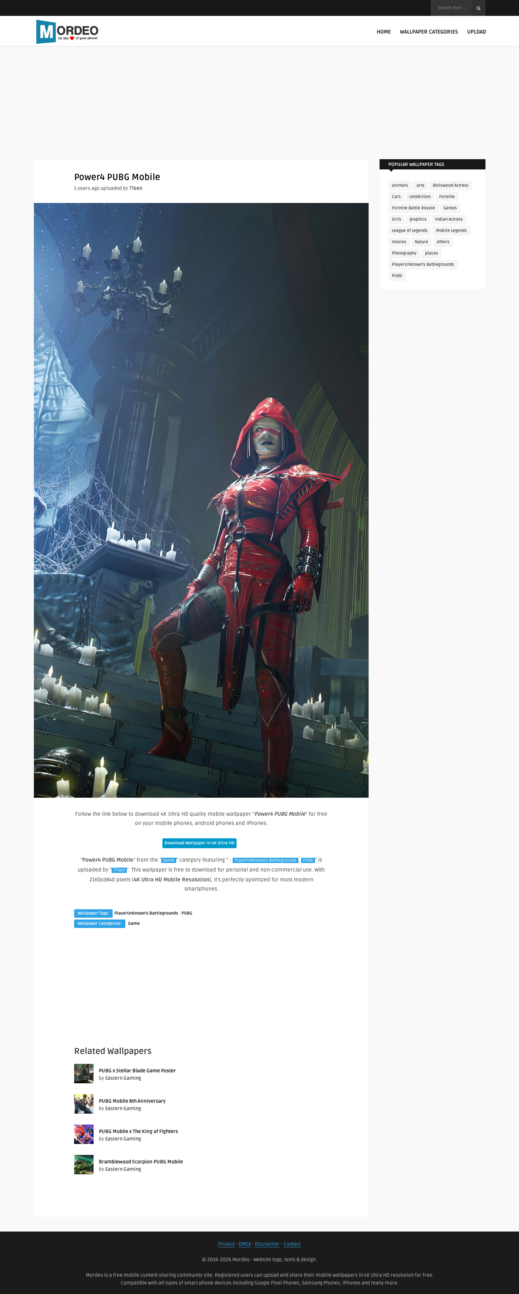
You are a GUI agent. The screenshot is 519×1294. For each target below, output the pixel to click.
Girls (396, 219)
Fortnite (447, 196)
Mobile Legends (451, 230)
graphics (418, 219)
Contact (292, 1244)
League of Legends (410, 230)
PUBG (308, 860)
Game (168, 860)
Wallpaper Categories (429, 32)
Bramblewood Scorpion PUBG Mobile (141, 1162)
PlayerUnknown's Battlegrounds (265, 860)
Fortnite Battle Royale (413, 208)
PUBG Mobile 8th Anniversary (132, 1101)
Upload (476, 32)
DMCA (245, 1244)
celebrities (420, 196)
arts (420, 185)
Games (450, 208)
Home (384, 32)
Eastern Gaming (123, 1078)
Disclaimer (267, 1244)
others (443, 242)
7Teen (135, 188)
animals (400, 185)
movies (399, 242)
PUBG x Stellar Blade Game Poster (137, 1071)
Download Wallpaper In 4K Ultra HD (199, 843)
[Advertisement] (259, 109)
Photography (404, 253)
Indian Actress (449, 219)
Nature (421, 242)
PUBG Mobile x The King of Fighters (138, 1131)
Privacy (226, 1244)
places (431, 253)
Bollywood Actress (451, 185)
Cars (396, 196)
